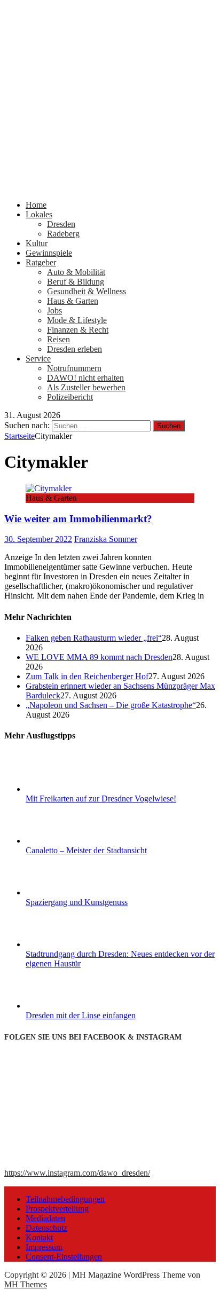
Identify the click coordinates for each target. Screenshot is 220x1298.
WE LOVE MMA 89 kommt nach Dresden (99, 657)
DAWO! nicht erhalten (85, 377)
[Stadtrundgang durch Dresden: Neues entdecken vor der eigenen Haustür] (66, 944)
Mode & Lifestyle (77, 320)
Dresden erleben (74, 348)
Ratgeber (41, 262)
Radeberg (63, 233)
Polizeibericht (70, 397)
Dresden (61, 224)
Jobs (54, 310)
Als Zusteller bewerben (86, 387)
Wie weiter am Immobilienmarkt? (78, 518)
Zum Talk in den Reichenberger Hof (87, 676)
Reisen (58, 339)
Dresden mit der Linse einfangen (81, 1015)
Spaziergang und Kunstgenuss (77, 902)
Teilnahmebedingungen (65, 1198)
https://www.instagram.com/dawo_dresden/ (77, 1172)
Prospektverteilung (57, 1208)
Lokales (39, 214)
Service (38, 358)
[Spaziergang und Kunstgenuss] (66, 892)
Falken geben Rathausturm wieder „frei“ (94, 637)
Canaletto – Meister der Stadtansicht (86, 850)
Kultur (37, 243)
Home (36, 204)
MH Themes (25, 1284)
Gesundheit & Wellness (86, 291)
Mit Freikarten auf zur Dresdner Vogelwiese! (101, 798)
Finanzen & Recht (77, 329)
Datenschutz (46, 1227)
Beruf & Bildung (75, 281)
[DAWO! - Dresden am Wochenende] (110, 186)
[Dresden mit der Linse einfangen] (66, 1005)
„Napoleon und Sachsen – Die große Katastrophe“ (111, 705)
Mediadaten (45, 1218)
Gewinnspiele (49, 252)
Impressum (44, 1247)
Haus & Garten (72, 300)
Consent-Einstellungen (64, 1256)
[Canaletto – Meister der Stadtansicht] (66, 840)
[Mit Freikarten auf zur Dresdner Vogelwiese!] (66, 788)
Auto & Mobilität (76, 272)
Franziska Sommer (105, 539)
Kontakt (39, 1237)
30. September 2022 (38, 539)
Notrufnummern (74, 368)
